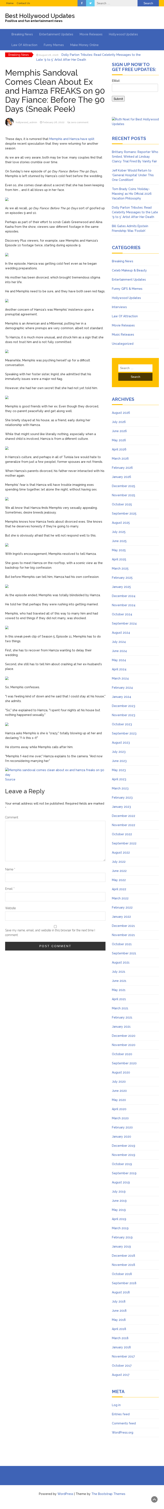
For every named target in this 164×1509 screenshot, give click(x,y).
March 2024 (120, 678)
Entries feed (121, 1414)
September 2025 (124, 513)
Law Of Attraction (24, 45)
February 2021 (122, 1017)
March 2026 (120, 458)
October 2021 (122, 944)
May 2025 (119, 550)
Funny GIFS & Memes (127, 288)
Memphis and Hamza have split (71, 139)
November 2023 (123, 715)
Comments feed (124, 1423)
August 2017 (120, 1374)
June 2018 (119, 1310)
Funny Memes (54, 45)
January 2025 (121, 587)
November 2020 (123, 1045)
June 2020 (119, 1090)
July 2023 (119, 751)
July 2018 (119, 1301)
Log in (116, 1405)
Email (10, 888)
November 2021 (123, 935)
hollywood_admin (26, 122)
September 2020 (124, 1063)
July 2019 (119, 1191)
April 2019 (119, 1219)
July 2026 (119, 422)
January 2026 (121, 477)
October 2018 (122, 1274)
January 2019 (121, 1246)
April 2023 (119, 779)
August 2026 (121, 412)
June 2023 (119, 761)
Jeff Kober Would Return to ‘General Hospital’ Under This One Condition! (133, 175)
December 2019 (123, 1145)
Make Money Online (84, 45)
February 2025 (122, 577)
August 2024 (121, 632)
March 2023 (120, 788)
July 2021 (118, 971)
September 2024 (124, 623)
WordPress (65, 1494)
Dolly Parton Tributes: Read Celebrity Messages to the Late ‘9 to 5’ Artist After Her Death (135, 212)
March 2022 (120, 898)
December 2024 (123, 596)
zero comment (79, 122)
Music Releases (123, 334)
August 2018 (121, 1292)
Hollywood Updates (123, 34)
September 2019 (124, 1173)
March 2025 (120, 568)
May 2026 (119, 440)
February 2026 (122, 467)
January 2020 (121, 1136)
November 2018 (123, 1265)
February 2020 (122, 1127)
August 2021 (121, 962)
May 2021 (119, 990)
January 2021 (121, 1026)
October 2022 (122, 834)
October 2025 (122, 504)
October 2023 (122, 724)
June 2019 (119, 1200)
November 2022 (123, 825)
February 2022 (122, 907)
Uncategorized (122, 343)
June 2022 (119, 871)
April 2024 (119, 669)
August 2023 (121, 742)
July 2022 (119, 861)
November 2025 (123, 495)
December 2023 (123, 706)
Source (10, 779)
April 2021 (119, 999)
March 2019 (120, 1228)
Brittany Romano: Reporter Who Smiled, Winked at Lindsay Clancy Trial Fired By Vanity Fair (135, 156)
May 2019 (119, 1210)
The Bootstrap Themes (108, 1494)
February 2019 (122, 1237)
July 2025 (119, 532)
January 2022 (121, 916)
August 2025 (121, 522)
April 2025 (119, 559)
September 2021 (124, 953)
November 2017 (123, 1356)
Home (10, 3)
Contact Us (23, 3)
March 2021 (120, 1008)
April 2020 (119, 1109)
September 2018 (124, 1283)
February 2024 (122, 687)
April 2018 (119, 1329)
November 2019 (123, 1155)
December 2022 (123, 816)
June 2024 (119, 651)
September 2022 (124, 843)
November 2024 (123, 605)
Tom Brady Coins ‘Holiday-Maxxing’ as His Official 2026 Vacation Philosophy (132, 193)
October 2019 (122, 1164)
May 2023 (119, 770)
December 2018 (123, 1255)
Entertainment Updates (56, 34)
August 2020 (121, 1072)
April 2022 (119, 889)
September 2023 (124, 733)
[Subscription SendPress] (135, 92)
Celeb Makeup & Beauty (129, 270)
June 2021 (119, 980)
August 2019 (121, 1182)
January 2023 (121, 806)
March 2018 (120, 1338)
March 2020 (120, 1118)
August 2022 (121, 852)
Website (10, 908)
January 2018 (121, 1347)
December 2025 (123, 486)
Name (10, 869)
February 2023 (122, 797)
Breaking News (22, 34)
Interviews (119, 307)
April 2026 (119, 449)
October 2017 (122, 1365)
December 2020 (123, 1035)
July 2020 (119, 1081)
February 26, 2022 (53, 122)
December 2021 (123, 926)
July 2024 (119, 641)
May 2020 (119, 1100)
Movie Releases (91, 34)
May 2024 (119, 660)
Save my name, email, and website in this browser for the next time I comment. (50, 933)
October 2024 (122, 614)
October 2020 (122, 1054)
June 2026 (119, 431)
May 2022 (119, 880)
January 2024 (121, 696)
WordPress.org (122, 1432)
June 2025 (119, 541)
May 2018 (119, 1319)
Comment (11, 817)
